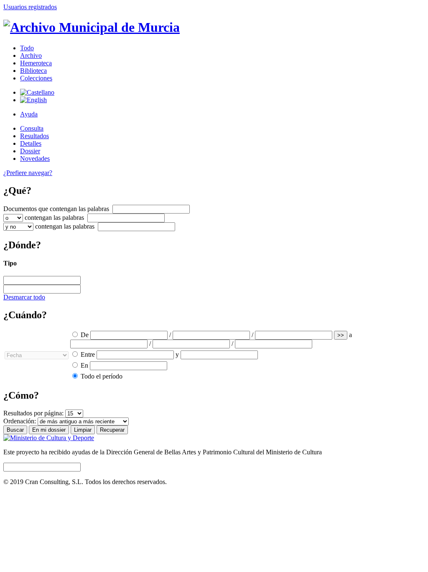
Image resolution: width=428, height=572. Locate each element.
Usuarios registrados (30, 6)
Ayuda (29, 114)
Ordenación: (19, 421)
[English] (33, 99)
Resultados (34, 135)
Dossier (30, 151)
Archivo (31, 55)
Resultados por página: (33, 413)
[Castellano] (37, 92)
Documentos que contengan (56, 208)
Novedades (35, 158)
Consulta (31, 128)
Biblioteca (33, 70)
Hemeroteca (36, 63)
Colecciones (36, 78)
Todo (27, 48)
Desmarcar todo (24, 297)
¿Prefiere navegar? (27, 172)
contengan (54, 217)
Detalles (30, 143)
